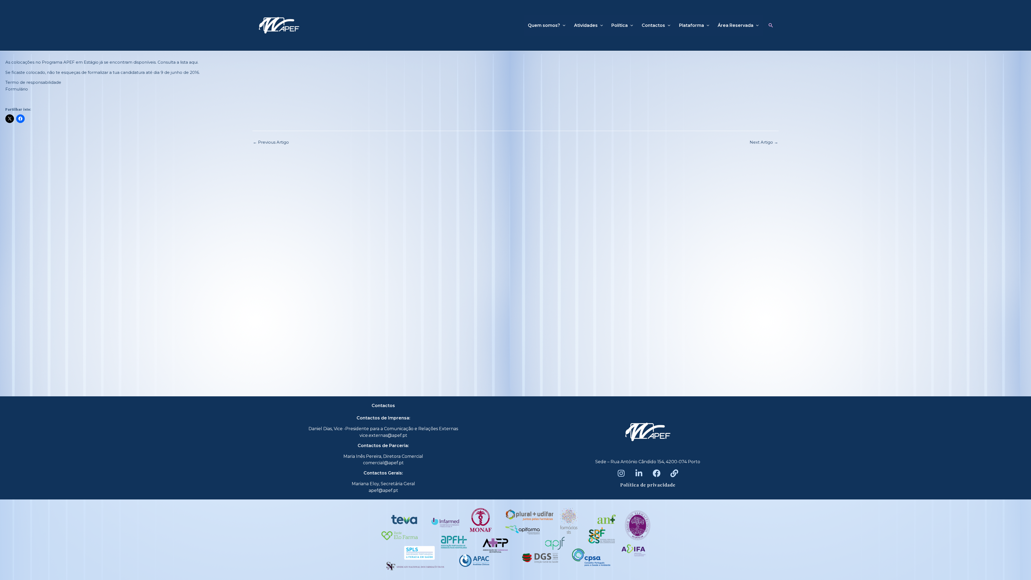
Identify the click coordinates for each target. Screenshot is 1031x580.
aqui (193, 62)
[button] (770, 25)
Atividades (586, 25)
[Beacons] (674, 473)
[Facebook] (656, 473)
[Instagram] (621, 473)
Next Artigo (764, 142)
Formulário (16, 89)
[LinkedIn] (639, 473)
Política (619, 25)
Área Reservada (735, 25)
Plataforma (691, 25)
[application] (562, 25)
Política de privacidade (648, 485)
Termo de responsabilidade (33, 82)
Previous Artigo (271, 142)
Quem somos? (544, 25)
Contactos (653, 25)
